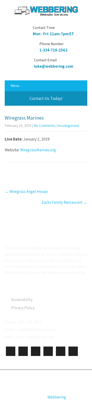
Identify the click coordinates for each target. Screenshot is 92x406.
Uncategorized (68, 125)
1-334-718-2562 (53, 50)
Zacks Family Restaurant (64, 202)
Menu (15, 85)
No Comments (44, 125)
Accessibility (22, 299)
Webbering (56, 397)
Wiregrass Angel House (26, 191)
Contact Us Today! (46, 98)
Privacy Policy (23, 307)
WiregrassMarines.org (38, 149)
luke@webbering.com (53, 66)
